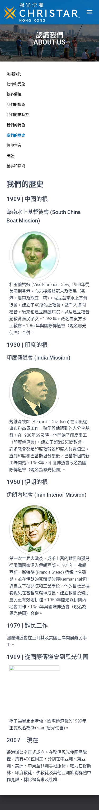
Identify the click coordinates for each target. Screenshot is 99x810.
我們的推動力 (18, 114)
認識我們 (14, 74)
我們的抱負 (16, 104)
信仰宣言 (14, 145)
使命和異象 (16, 84)
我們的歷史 (16, 135)
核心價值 (14, 94)
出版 (10, 156)
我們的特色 (16, 125)
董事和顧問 (16, 166)
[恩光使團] (44, 12)
